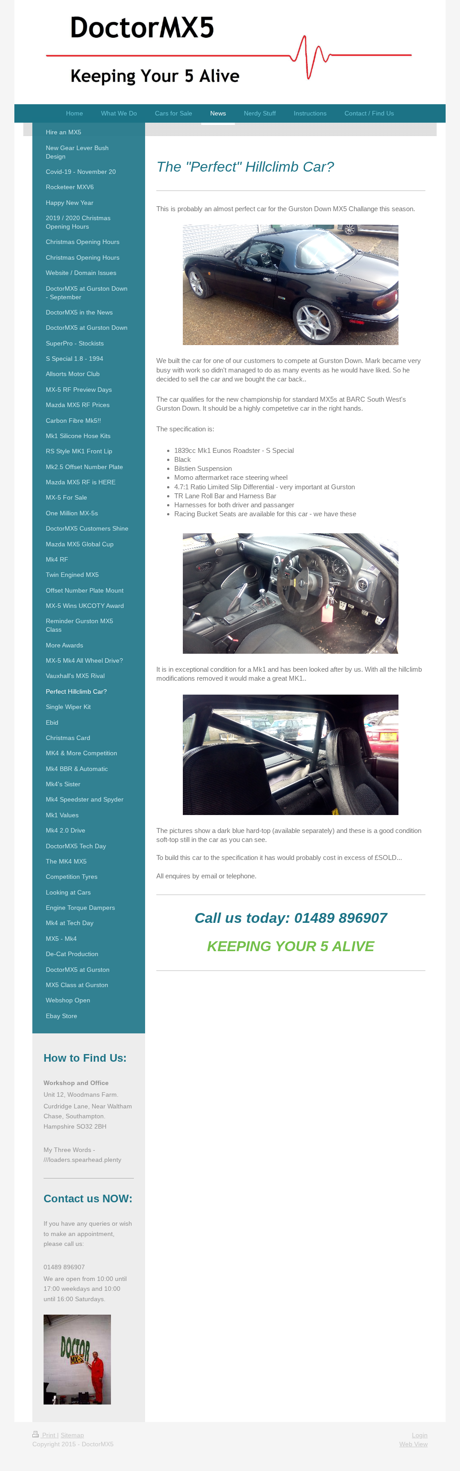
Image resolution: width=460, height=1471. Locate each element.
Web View (413, 1444)
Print (48, 1435)
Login (420, 1435)
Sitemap (72, 1435)
